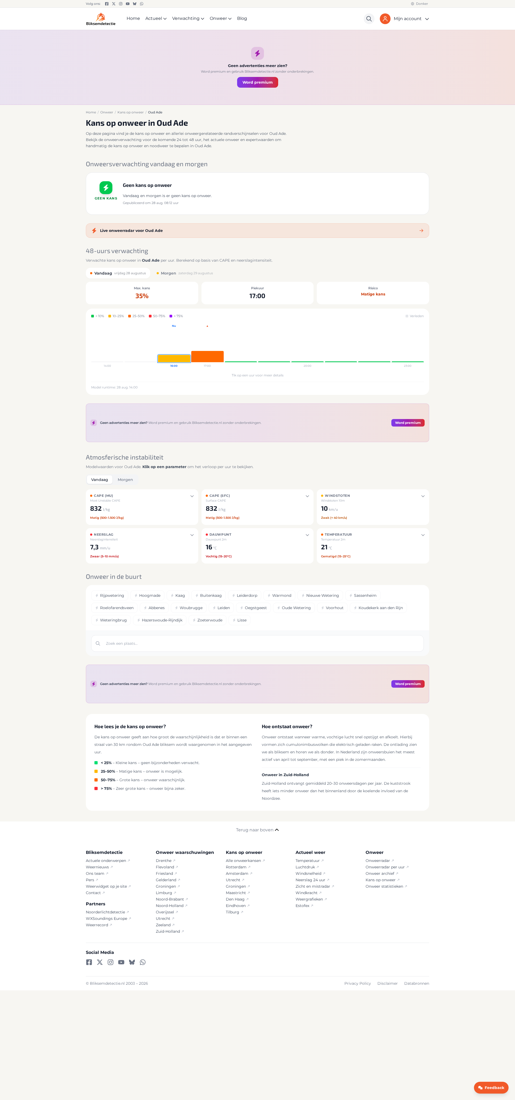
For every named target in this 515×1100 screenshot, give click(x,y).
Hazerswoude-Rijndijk (162, 620)
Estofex (302, 905)
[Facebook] (107, 4)
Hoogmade (149, 595)
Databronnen (416, 983)
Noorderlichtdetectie (105, 912)
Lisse (242, 620)
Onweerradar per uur (385, 867)
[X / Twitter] (114, 4)
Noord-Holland (169, 905)
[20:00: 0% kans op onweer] (307, 346)
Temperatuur (308, 860)
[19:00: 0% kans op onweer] (274, 346)
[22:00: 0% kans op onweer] (374, 346)
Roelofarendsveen (117, 607)
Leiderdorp (247, 595)
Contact (93, 892)
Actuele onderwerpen (106, 860)
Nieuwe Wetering (322, 595)
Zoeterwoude (209, 620)
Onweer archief (380, 873)
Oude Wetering (296, 607)
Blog (242, 18)
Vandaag (99, 479)
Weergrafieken (309, 899)
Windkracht (307, 892)
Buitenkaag (211, 595)
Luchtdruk (305, 867)
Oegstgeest (256, 607)
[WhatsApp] (142, 4)
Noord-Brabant (170, 899)
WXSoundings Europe (106, 918)
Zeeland (163, 925)
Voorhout (335, 607)
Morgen (125, 479)
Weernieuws (97, 867)
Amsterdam (237, 873)
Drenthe (163, 860)
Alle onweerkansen (243, 860)
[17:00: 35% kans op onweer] (207, 346)
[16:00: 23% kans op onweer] (174, 346)
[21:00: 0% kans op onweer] (341, 346)
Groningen (166, 886)
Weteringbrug (113, 620)
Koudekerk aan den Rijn (381, 607)
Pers (90, 879)
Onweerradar (378, 860)
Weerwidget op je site (106, 886)
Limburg (164, 892)
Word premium (257, 82)
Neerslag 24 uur (310, 879)
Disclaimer (387, 983)
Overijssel (165, 912)
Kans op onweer (381, 879)
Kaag (180, 595)
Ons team (95, 873)
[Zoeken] (369, 18)
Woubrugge (191, 607)
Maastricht (236, 892)
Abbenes (157, 607)
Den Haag (235, 899)
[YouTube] (128, 4)
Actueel (153, 18)
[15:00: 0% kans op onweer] (140, 346)
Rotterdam (236, 867)
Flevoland (165, 867)
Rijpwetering (112, 595)
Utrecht (163, 918)
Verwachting (186, 18)
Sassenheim (365, 595)
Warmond (281, 595)
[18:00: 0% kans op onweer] (241, 346)
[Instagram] (121, 4)
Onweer (218, 18)
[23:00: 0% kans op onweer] (408, 346)
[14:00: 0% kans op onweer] (107, 346)
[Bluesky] (135, 4)
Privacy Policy (357, 983)
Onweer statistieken (384, 886)
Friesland (164, 873)
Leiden (224, 607)
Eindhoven (236, 905)
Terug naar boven (255, 829)
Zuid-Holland (168, 931)
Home (133, 18)
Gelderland (166, 879)
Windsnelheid (308, 873)
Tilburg (232, 912)
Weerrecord (97, 925)
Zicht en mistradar (313, 886)
